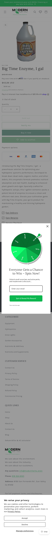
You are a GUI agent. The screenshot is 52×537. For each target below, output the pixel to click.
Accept (25, 518)
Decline (25, 524)
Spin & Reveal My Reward (26, 298)
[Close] (47, 226)
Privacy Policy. (14, 511)
